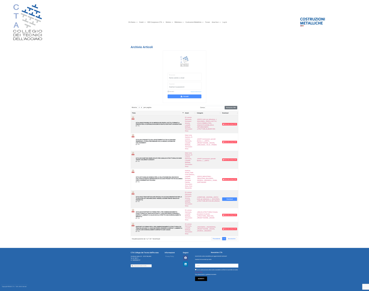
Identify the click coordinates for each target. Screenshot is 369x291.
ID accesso (172, 75)
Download (225, 113)
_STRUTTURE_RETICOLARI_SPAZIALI (208, 201)
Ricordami (172, 91)
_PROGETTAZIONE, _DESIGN (205, 143)
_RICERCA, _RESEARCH (204, 180)
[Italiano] (303, 26)
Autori (187, 113)
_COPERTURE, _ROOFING (204, 197)
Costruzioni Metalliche (193, 22)
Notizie (168, 22)
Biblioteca (178, 22)
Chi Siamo (131, 22)
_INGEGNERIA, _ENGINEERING (206, 227)
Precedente (216, 238)
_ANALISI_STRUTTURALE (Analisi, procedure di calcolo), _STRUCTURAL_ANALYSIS (207, 214)
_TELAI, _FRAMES (211, 145)
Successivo (232, 238)
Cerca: (202, 107)
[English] (301, 26)
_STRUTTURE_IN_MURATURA (206, 129)
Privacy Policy (198, 272)
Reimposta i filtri (231, 107)
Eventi (141, 22)
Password (171, 84)
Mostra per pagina (141, 107)
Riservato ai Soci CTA (230, 124)
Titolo (134, 113)
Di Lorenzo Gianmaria (188, 139)
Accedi (185, 96)
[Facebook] (185, 257)
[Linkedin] (185, 264)
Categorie (200, 113)
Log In (224, 22)
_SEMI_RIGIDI (201, 145)
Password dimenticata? (196, 91)
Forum (207, 22)
